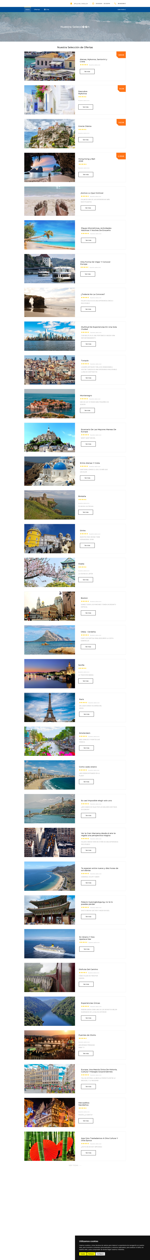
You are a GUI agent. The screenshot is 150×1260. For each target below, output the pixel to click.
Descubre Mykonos (82, 92)
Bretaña (82, 496)
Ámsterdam (84, 733)
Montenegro (86, 395)
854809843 (122, 3)
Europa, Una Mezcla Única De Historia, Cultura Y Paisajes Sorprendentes (99, 1070)
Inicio (28, 9)
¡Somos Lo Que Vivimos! (92, 193)
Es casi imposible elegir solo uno (96, 800)
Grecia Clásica (84, 126)
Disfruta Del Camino (88, 969)
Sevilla (81, 665)
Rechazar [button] (91, 1254)
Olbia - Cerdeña (88, 632)
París (81, 699)
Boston (84, 598)
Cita (47, 9)
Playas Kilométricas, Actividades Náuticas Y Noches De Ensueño (96, 229)
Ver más (87, 71)
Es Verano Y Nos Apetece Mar (87, 938)
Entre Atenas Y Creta (90, 463)
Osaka (81, 564)
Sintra (83, 530)
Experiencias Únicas (90, 1003)
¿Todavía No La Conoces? (93, 294)
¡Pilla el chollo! (81, 3)
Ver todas (73, 1165)
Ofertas (37, 9)
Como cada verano (88, 767)
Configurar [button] (100, 1254)
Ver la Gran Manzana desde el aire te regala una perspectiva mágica (98, 834)
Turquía (84, 360)
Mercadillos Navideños (83, 1104)
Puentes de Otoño (87, 1035)
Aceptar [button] (83, 1254)
